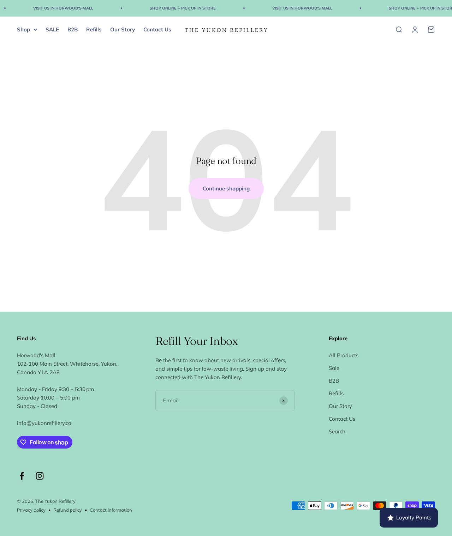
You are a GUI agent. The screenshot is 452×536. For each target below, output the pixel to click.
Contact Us (157, 29)
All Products (343, 355)
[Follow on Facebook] (21, 476)
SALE (52, 29)
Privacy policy (31, 510)
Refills (94, 29)
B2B (72, 29)
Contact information (111, 510)
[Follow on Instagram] (39, 476)
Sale (334, 368)
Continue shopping (226, 188)
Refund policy (67, 510)
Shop (23, 29)
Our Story (122, 29)
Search (337, 431)
